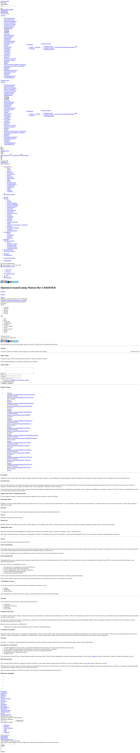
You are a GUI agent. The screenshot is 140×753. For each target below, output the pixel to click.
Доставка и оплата (12, 243)
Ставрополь (10, 187)
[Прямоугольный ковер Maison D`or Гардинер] (14, 300)
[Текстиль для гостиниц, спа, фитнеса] (15, 64)
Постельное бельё (5, 698)
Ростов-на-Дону (11, 182)
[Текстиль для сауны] (15, 58)
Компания (3, 691)
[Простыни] (15, 31)
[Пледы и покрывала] (15, 21)
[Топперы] (15, 73)
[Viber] (11, 282)
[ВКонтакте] (2, 282)
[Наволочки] (15, 38)
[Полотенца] (15, 47)
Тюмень (9, 190)
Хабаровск (10, 191)
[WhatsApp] (13, 282)
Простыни (3, 706)
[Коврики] (15, 67)
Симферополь (11, 185)
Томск (9, 188)
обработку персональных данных (20, 380)
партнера (94, 656)
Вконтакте (9, 269)
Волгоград (10, 172)
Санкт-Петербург (12, 184)
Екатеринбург (11, 174)
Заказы (2, 713)
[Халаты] (15, 44)
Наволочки (4, 708)
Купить (9, 400)
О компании (10, 235)
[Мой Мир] (6, 282)
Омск (8, 179)
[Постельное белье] (15, 18)
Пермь (9, 181)
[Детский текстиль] (15, 41)
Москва (9, 171)
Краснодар (10, 177)
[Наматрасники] (15, 27)
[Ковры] (15, 61)
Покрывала (4, 704)
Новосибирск (11, 178)
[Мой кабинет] (1, 147)
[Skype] (15, 282)
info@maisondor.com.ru (8, 266)
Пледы (2, 703)
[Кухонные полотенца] (15, 70)
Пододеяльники (5, 707)
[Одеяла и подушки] (15, 24)
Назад (8, 168)
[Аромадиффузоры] (15, 76)
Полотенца (4, 701)
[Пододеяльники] (15, 35)
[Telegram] (17, 282)
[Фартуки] (15, 55)
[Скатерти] (15, 53)
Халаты (3, 700)
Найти (2, 745)
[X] (8, 282)
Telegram (8, 271)
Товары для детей (5, 710)
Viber (7, 275)
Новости (3, 694)
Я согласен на (16, 380)
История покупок (5, 714)
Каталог (9, 201)
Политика (3, 695)
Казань (9, 175)
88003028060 (4, 11)
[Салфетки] (15, 50)
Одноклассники (10, 273)
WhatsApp (8, 277)
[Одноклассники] (4, 282)
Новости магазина (7, 719)
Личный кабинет (5, 711)
